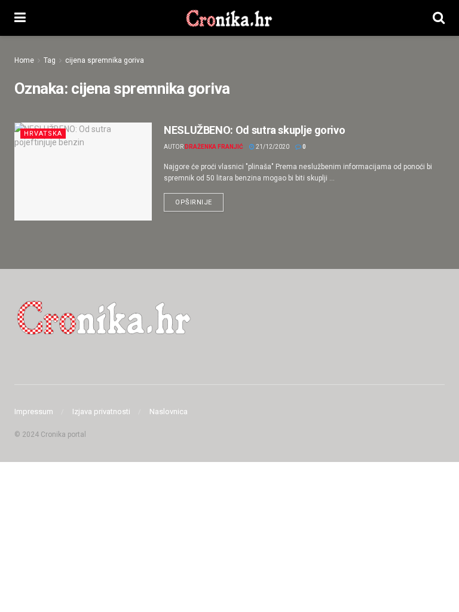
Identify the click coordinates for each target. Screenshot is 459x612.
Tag (50, 60)
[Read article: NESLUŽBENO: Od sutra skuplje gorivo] (83, 172)
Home (24, 60)
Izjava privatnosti (101, 411)
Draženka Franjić (214, 146)
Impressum (33, 411)
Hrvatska (43, 133)
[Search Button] (439, 18)
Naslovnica (168, 411)
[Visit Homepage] (229, 18)
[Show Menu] (20, 18)
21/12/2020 (272, 146)
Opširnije (199, 199)
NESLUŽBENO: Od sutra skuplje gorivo (254, 130)
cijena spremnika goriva (104, 60)
